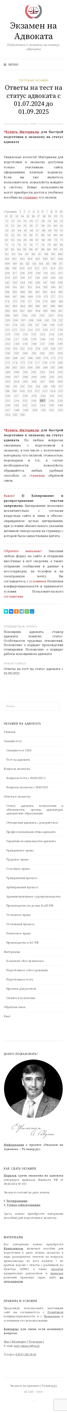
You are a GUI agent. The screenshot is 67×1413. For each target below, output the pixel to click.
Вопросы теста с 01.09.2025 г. (26, 778)
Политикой (55, 1312)
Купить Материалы (22, 132)
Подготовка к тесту (19, 979)
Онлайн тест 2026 (18, 750)
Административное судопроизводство (33, 896)
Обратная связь (14, 1007)
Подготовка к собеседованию (27, 970)
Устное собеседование (23, 1205)
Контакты (11, 1329)
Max (6, 1341)
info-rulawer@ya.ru (26, 1346)
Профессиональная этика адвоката (30, 832)
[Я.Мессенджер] (6, 611)
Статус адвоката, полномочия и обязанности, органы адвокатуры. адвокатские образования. (34, 809)
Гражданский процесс (22, 878)
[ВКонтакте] (11, 611)
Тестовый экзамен (33, 80)
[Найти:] (60, 64)
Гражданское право (20, 850)
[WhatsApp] (27, 611)
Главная (9, 732)
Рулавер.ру (49, 1385)
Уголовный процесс (20, 924)
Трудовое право (17, 859)
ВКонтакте (19, 1341)
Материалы (12, 952)
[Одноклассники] (16, 611)
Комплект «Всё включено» (25, 961)
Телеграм (35, 1341)
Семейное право (18, 868)
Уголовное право (18, 915)
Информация (14, 1145)
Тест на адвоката (18, 759)
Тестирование (17, 1201)
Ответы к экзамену (17, 796)
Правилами (52, 1316)
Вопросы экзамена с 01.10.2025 (27, 787)
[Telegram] (21, 611)
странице (30, 197)
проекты (57, 1269)
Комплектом (13, 1248)
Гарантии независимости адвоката (31, 841)
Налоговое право (18, 933)
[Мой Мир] (32, 611)
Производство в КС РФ (22, 942)
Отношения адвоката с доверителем (32, 822)
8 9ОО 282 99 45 (25, 1354)
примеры (56, 1273)
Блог (7, 1016)
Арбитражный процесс (22, 887)
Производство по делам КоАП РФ (29, 905)
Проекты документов (21, 988)
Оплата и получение (21, 998)
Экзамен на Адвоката (33, 31)
